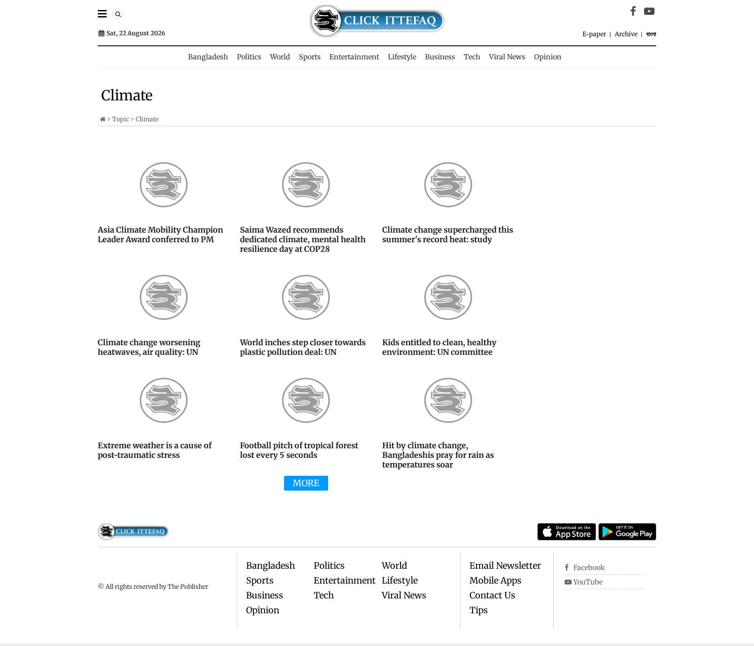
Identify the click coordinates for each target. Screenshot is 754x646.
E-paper (594, 34)
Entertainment (354, 56)
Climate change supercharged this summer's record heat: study (447, 234)
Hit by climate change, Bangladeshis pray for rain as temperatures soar (438, 455)
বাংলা (651, 34)
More (306, 483)
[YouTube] (649, 11)
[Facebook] (633, 11)
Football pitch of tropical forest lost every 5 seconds (299, 450)
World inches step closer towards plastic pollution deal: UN (303, 347)
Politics (249, 56)
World (280, 56)
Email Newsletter (505, 565)
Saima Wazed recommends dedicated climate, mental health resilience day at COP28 (303, 239)
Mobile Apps (495, 580)
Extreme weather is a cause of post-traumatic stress (155, 450)
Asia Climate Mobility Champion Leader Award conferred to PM (160, 234)
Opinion (548, 56)
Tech (472, 56)
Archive (626, 34)
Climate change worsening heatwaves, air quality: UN (149, 347)
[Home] (103, 119)
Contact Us (492, 595)
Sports (310, 56)
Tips (479, 610)
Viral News (507, 56)
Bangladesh (208, 56)
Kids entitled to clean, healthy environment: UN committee (439, 347)
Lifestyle (402, 56)
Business (440, 56)
